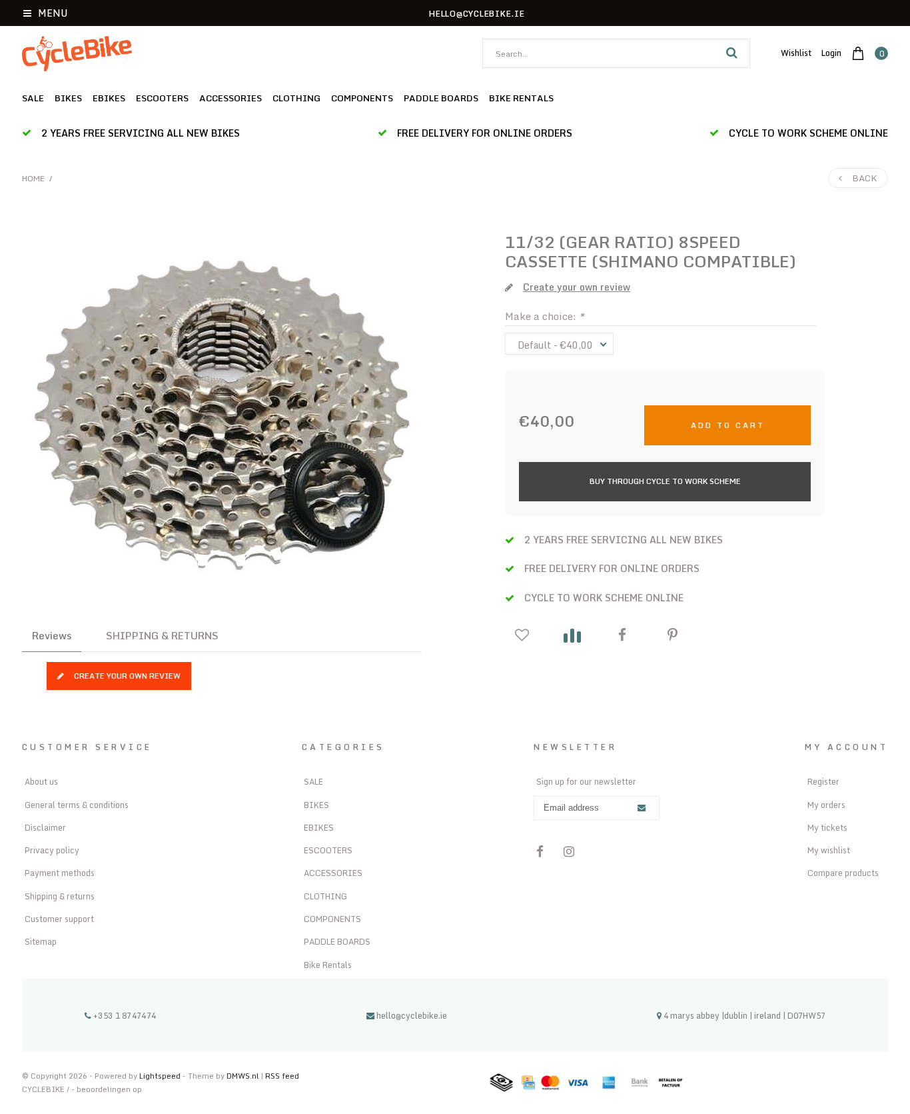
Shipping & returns (60, 896)
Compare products (843, 872)
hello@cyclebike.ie (411, 1015)
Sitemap (41, 941)
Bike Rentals (521, 98)
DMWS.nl (244, 1075)
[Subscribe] (642, 808)
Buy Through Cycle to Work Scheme (665, 481)
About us (41, 781)
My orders (826, 804)
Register (823, 781)
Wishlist (796, 52)
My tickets (827, 827)
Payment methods (60, 872)
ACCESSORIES (230, 98)
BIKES (68, 98)
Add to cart (728, 425)
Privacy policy (52, 850)
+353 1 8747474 (123, 1015)
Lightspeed (160, 1075)
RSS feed (282, 1075)
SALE (33, 98)
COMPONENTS (362, 98)
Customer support (59, 918)
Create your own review (127, 675)
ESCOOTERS (162, 98)
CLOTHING (296, 98)
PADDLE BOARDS (441, 98)
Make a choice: (544, 316)
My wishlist (828, 850)
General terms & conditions (77, 804)
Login (831, 52)
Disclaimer (45, 827)
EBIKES (109, 98)
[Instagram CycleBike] (569, 851)
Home (33, 178)
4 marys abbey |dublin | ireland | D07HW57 (743, 1015)
